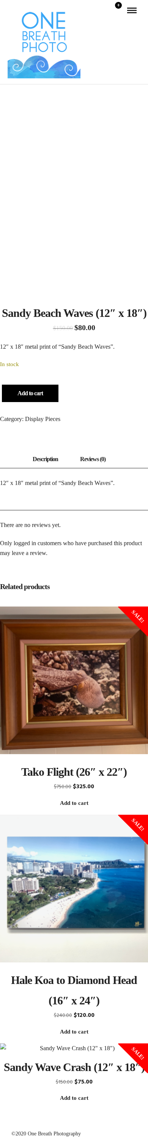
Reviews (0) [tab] (92, 459)
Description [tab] (45, 459)
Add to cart (30, 393)
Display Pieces (42, 419)
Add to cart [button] (74, 803)
